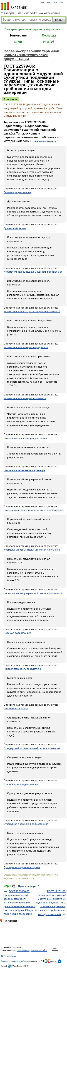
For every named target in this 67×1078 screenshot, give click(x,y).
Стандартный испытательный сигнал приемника (32, 748)
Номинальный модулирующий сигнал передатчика (33, 510)
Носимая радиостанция (17, 632)
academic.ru (14, 6)
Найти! (59, 19)
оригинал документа (45, 141)
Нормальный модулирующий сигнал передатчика (33, 593)
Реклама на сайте (39, 950)
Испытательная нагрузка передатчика (26, 347)
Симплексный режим (16, 708)
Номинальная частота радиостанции (25, 438)
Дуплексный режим (15, 228)
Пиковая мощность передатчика (22, 668)
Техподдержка (23, 950)
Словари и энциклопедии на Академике (30, 13)
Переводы (49, 35)
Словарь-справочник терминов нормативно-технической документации (33, 29)
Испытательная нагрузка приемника (25, 398)
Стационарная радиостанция (21, 784)
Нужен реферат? (28, 886)
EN (42, 2)
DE (48, 2)
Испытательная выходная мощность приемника (32, 311)
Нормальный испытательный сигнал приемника (32, 549)
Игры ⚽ (48, 41)
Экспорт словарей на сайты (13, 961)
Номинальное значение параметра (24, 470)
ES (55, 2)
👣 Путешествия (8, 956)
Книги (18, 41)
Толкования (18, 35)
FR (61, 2)
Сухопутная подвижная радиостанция (26, 823)
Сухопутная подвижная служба (22, 867)
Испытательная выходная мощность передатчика (33, 271)
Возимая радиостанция (17, 192)
